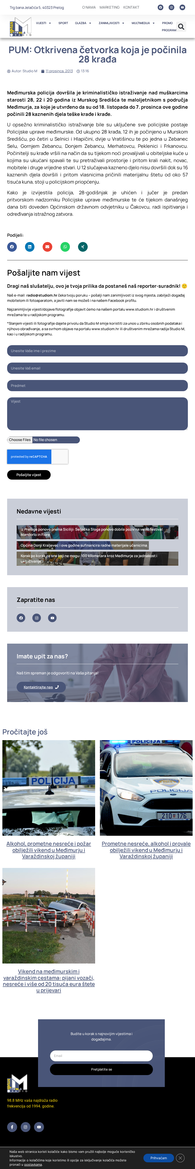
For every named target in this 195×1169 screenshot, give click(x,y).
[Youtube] (182, 7)
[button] (181, 27)
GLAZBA (80, 23)
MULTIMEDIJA (141, 23)
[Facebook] (160, 7)
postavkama (33, 1164)
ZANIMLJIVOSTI (109, 23)
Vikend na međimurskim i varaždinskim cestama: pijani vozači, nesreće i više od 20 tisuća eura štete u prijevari (49, 981)
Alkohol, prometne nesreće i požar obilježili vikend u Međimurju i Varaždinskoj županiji (48, 850)
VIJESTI (41, 23)
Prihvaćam (159, 1158)
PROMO (167, 23)
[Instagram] (171, 7)
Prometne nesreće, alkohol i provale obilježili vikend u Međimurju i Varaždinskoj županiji (146, 850)
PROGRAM (169, 30)
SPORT (63, 23)
